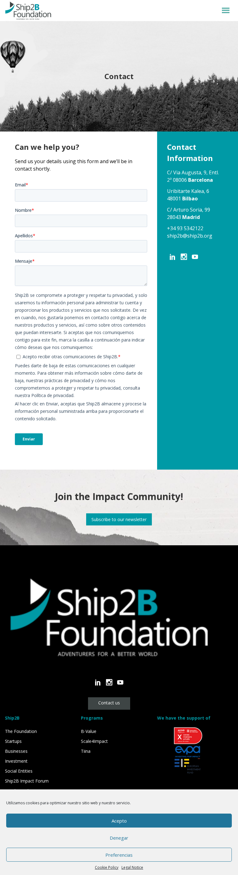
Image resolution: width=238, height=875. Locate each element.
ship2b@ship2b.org (189, 235)
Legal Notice (132, 867)
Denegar (119, 838)
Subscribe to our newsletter (119, 519)
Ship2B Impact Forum (27, 781)
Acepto (119, 821)
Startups (13, 741)
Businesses (16, 751)
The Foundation (21, 731)
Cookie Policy (106, 867)
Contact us (109, 703)
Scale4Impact (94, 741)
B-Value (88, 731)
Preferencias (119, 855)
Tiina (85, 751)
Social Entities (19, 771)
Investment (16, 761)
